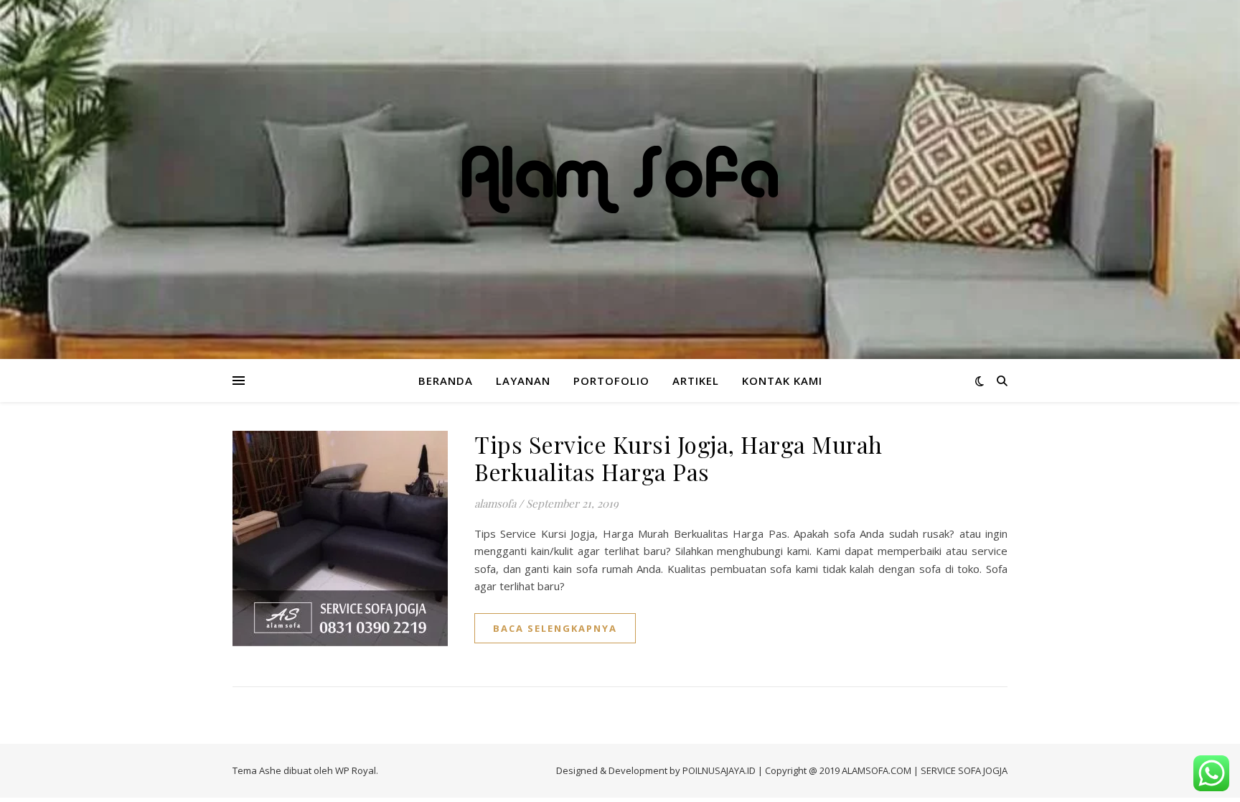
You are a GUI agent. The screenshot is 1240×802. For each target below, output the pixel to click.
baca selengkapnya (555, 628)
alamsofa (495, 503)
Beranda (445, 380)
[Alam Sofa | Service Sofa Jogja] (620, 179)
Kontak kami (782, 380)
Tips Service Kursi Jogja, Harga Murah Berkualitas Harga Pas (678, 458)
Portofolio (611, 380)
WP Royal (355, 770)
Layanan (523, 380)
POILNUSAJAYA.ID (719, 770)
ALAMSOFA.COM (876, 770)
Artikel (695, 380)
